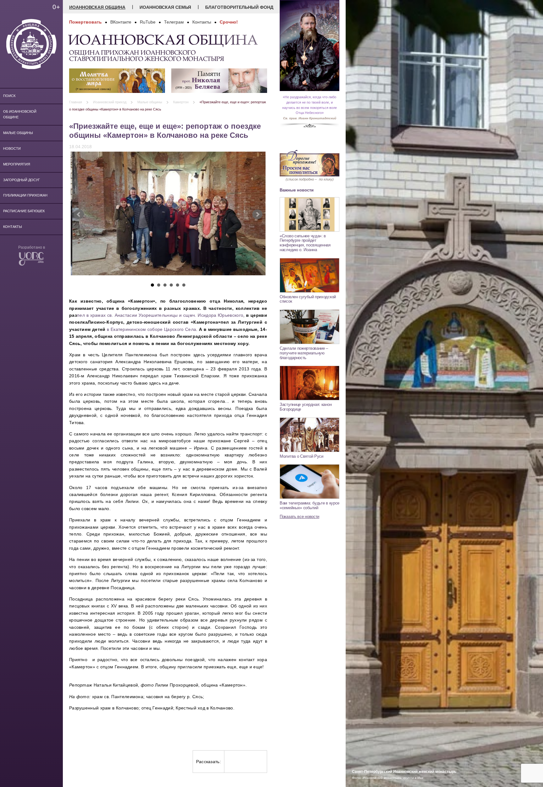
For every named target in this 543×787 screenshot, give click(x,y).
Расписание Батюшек (24, 211)
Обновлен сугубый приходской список (308, 299)
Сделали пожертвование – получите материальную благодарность (304, 353)
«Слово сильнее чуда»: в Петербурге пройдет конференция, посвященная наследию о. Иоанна (305, 243)
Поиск (9, 96)
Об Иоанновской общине (19, 114)
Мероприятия (16, 164)
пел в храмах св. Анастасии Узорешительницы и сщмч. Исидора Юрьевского (160, 315)
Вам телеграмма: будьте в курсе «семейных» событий (309, 505)
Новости (12, 148)
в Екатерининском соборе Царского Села (151, 329)
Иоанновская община (97, 7)
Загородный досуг (21, 180)
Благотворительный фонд (239, 7)
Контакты (12, 227)
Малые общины (18, 133)
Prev (79, 214)
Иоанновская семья (165, 7)
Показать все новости (299, 516)
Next (257, 214)
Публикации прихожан (25, 195)
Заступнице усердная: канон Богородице (306, 407)
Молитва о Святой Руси (301, 456)
